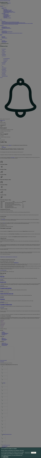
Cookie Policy (5, 456)
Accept (34, 452)
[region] (20, 452)
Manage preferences (27, 452)
